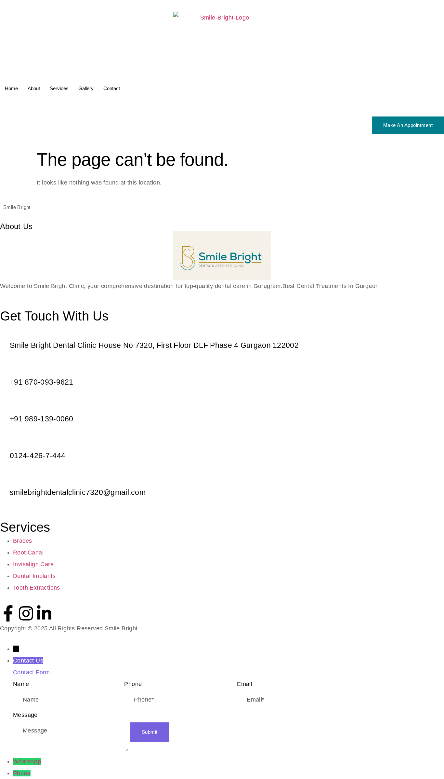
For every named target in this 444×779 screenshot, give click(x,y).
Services (59, 88)
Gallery (86, 88)
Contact (111, 88)
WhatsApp (27, 761)
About (34, 88)
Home (11, 88)
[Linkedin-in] (44, 613)
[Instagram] (26, 613)
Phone (22, 773)
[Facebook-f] (8, 613)
